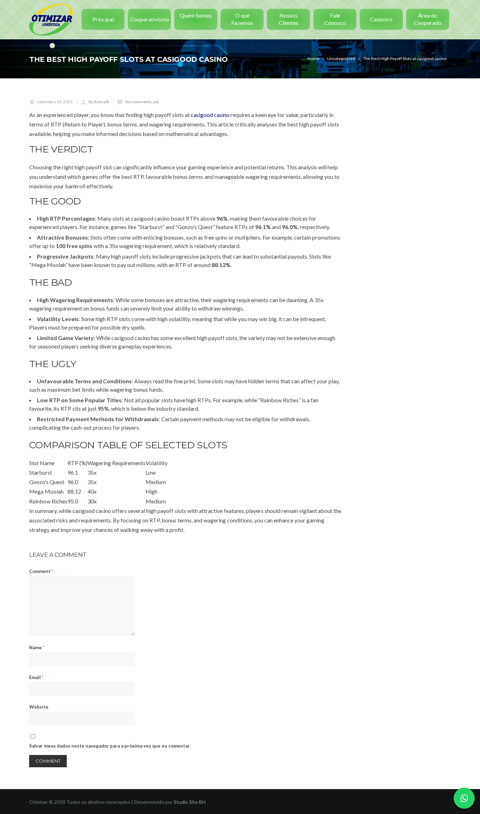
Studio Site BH (190, 802)
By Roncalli (99, 101)
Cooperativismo (149, 19)
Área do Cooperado (427, 19)
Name (36, 647)
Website (38, 707)
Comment (41, 571)
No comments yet (142, 101)
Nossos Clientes (288, 19)
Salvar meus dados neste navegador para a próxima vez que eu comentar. (109, 746)
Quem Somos (196, 15)
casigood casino (210, 114)
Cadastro (381, 19)
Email (36, 677)
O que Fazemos (242, 19)
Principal (103, 19)
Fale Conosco (335, 19)
